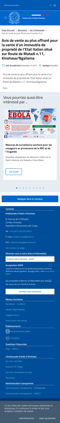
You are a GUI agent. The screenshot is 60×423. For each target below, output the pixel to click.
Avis (5, 88)
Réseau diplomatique (15, 309)
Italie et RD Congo (14, 366)
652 (30, 231)
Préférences (26, 418)
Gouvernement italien (20, 331)
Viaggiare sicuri (12, 315)
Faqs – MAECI (12, 348)
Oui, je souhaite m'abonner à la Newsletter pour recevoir (28, 280)
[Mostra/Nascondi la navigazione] (5, 17)
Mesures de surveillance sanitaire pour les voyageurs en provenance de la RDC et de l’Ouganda (29, 148)
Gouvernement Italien (11, 5)
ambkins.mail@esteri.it (23, 236)
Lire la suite (15, 171)
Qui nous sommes (14, 361)
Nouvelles (22, 30)
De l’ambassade (37, 30)
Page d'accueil (8, 30)
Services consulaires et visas (19, 372)
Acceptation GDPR (14, 265)
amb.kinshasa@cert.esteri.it (23, 242)
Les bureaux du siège (15, 248)
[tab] (16, 188)
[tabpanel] (30, 147)
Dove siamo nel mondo (16, 320)
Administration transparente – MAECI (23, 393)
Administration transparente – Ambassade (25, 388)
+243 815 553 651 (18, 231)
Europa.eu (14, 338)
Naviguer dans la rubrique (30, 199)
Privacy (46, 271)
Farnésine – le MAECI (16, 304)
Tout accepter (47, 418)
